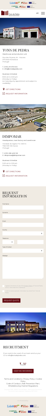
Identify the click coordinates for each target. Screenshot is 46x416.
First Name (5, 204)
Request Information (16, 94)
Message (4, 255)
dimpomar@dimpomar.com (14, 155)
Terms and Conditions (13, 379)
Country (4, 230)
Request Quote (11, 300)
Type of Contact (7, 247)
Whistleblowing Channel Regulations (23, 386)
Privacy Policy (28, 286)
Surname (5, 212)
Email (4, 221)
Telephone (5, 238)
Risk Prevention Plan (30, 384)
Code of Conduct (13, 384)
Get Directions (13, 89)
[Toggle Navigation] (43, 14)
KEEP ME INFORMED (23, 371)
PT (37, 13)
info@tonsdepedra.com (13, 69)
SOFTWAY (34, 391)
